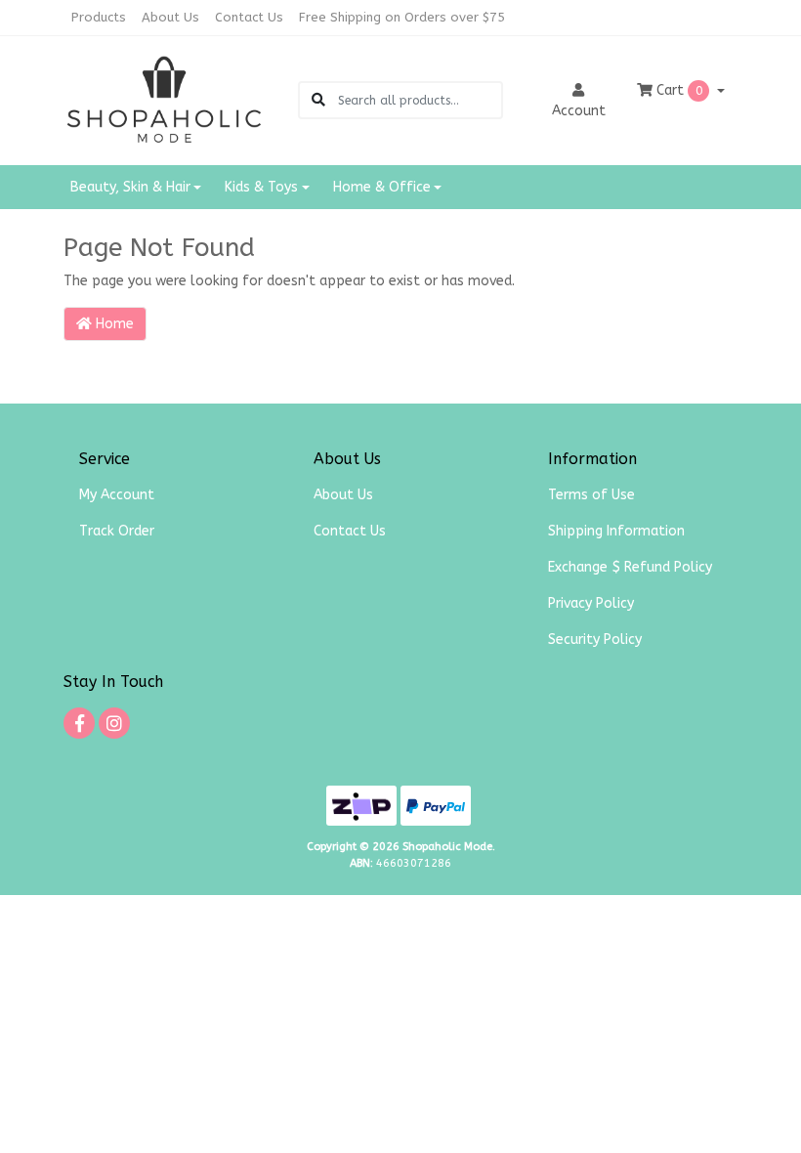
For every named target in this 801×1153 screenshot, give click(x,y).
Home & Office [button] (382, 187)
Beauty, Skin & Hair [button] (130, 187)
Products (98, 17)
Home (113, 324)
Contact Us (249, 17)
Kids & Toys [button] (261, 187)
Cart (677, 90)
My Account (116, 495)
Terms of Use (591, 495)
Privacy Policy (591, 603)
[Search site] (318, 100)
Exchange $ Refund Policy (630, 567)
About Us (170, 17)
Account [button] (579, 111)
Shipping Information (616, 531)
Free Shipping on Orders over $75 (402, 17)
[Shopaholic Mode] (164, 99)
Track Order (116, 531)
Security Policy (595, 639)
